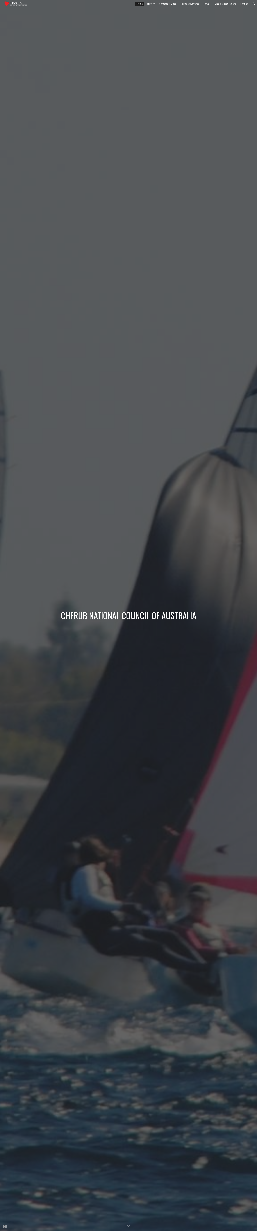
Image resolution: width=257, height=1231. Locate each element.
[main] (128, 615)
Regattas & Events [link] (190, 3)
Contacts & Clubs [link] (167, 3)
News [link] (206, 3)
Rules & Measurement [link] (225, 3)
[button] (254, 4)
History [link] (151, 3)
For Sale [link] (244, 3)
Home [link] (140, 3)
